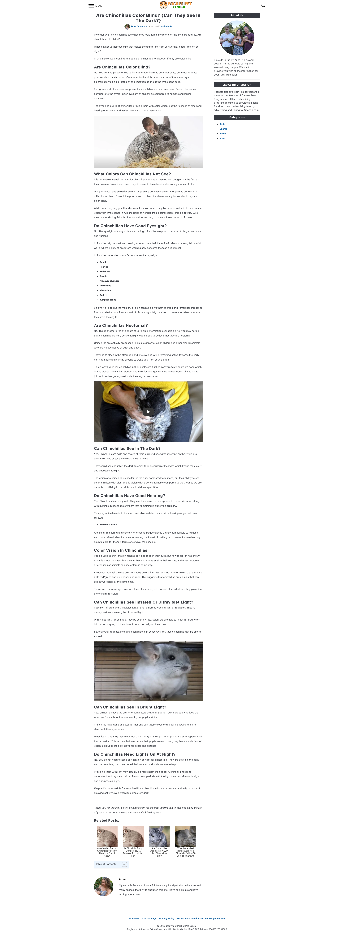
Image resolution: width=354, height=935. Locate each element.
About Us (134, 918)
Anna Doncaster (139, 26)
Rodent (223, 133)
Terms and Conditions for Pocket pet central (201, 918)
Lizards (223, 128)
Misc (222, 138)
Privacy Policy (166, 918)
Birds (222, 124)
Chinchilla (166, 26)
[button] (122, 864)
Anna (122, 879)
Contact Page (149, 918)
